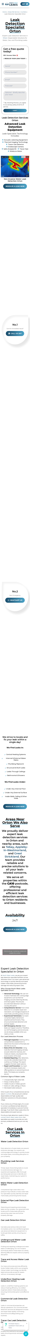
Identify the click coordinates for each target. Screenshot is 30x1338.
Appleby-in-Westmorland (16, 848)
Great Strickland (13, 855)
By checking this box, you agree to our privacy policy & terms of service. (14, 105)
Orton (5, 38)
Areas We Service (13, 12)
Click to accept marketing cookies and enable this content (15, 952)
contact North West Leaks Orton (11, 1117)
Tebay (10, 847)
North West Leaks (9, 975)
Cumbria (23, 12)
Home (4, 12)
